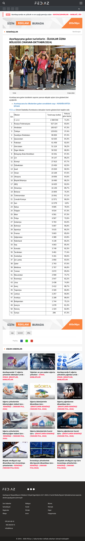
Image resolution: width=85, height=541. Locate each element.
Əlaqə (5, 513)
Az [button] (79, 9)
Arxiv (27, 513)
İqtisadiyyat (6, 507)
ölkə (28, 333)
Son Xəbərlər (7, 503)
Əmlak (27, 510)
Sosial (27, 507)
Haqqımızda (52, 513)
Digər (49, 510)
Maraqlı (50, 507)
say (12, 333)
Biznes (50, 503)
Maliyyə (27, 503)
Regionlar (6, 510)
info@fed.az (9, 528)
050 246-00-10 (10, 525)
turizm (20, 333)
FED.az (12, 110)
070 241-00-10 (9, 521)
